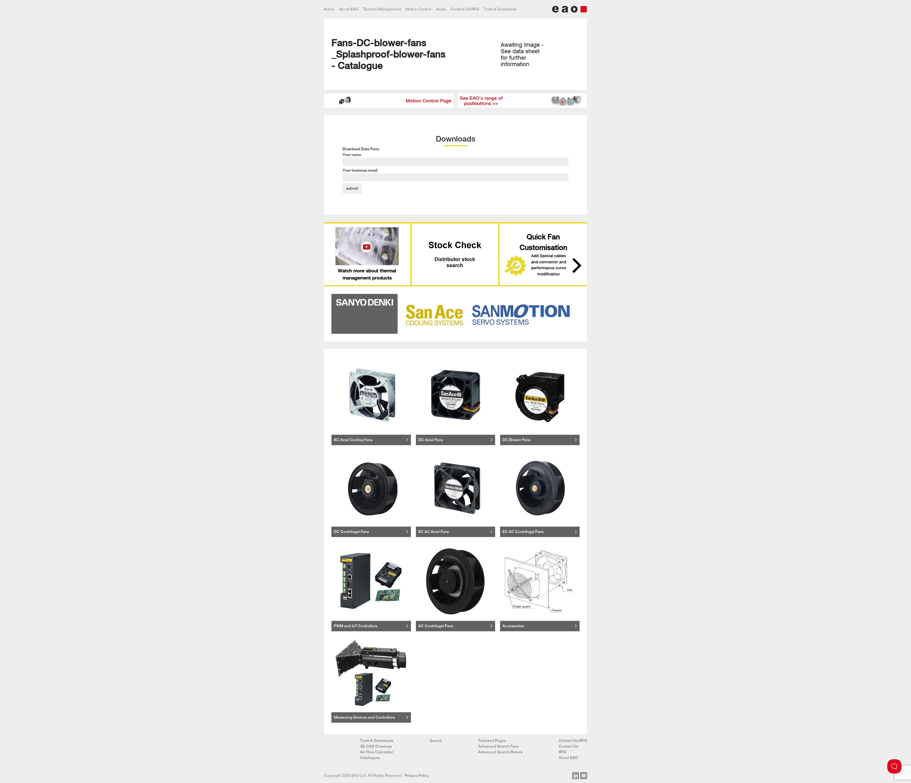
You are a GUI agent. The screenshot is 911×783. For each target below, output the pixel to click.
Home (329, 9)
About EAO (348, 9)
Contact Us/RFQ (465, 9)
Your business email (360, 170)
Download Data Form (361, 160)
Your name (352, 154)
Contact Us (568, 746)
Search (436, 740)
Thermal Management (382, 9)
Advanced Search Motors (500, 752)
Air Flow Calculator (376, 752)
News (441, 9)
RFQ (562, 752)
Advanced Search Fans (498, 746)
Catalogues (370, 757)
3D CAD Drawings (376, 746)
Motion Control (418, 9)
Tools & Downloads (500, 9)
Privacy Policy (416, 775)
